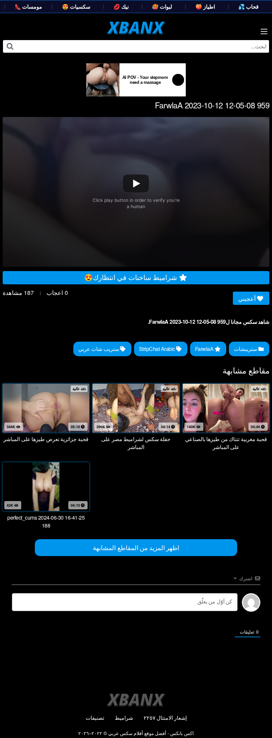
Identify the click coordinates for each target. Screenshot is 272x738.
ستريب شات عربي (99, 349)
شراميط (124, 717)
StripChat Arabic (157, 349)
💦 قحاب (248, 6)
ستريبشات (246, 349)
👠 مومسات (28, 6)
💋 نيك (121, 6)
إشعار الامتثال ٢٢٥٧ (165, 717)
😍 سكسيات (76, 6)
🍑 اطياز (205, 6)
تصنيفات (95, 717)
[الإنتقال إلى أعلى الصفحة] (254, 717)
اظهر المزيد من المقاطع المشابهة (136, 547)
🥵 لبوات (162, 6)
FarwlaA (205, 349)
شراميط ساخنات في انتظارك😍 (131, 277)
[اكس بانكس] (136, 27)
